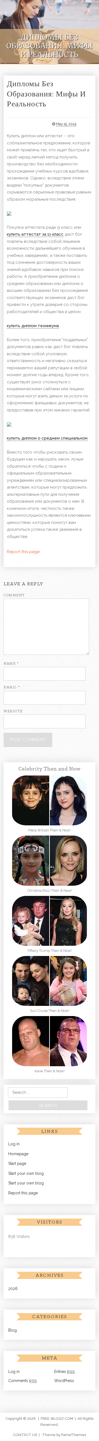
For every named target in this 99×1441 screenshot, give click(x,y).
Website (13, 711)
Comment (14, 595)
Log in (14, 1144)
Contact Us (25, 1435)
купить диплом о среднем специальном (47, 438)
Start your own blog (26, 1173)
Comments (22, 1380)
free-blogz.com (57, 1418)
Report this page (23, 551)
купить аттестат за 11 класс (35, 234)
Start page (17, 1163)
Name (11, 663)
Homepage (18, 1154)
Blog (12, 1330)
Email (12, 687)
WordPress (64, 1380)
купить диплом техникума (33, 325)
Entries (64, 1371)
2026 (13, 1288)
